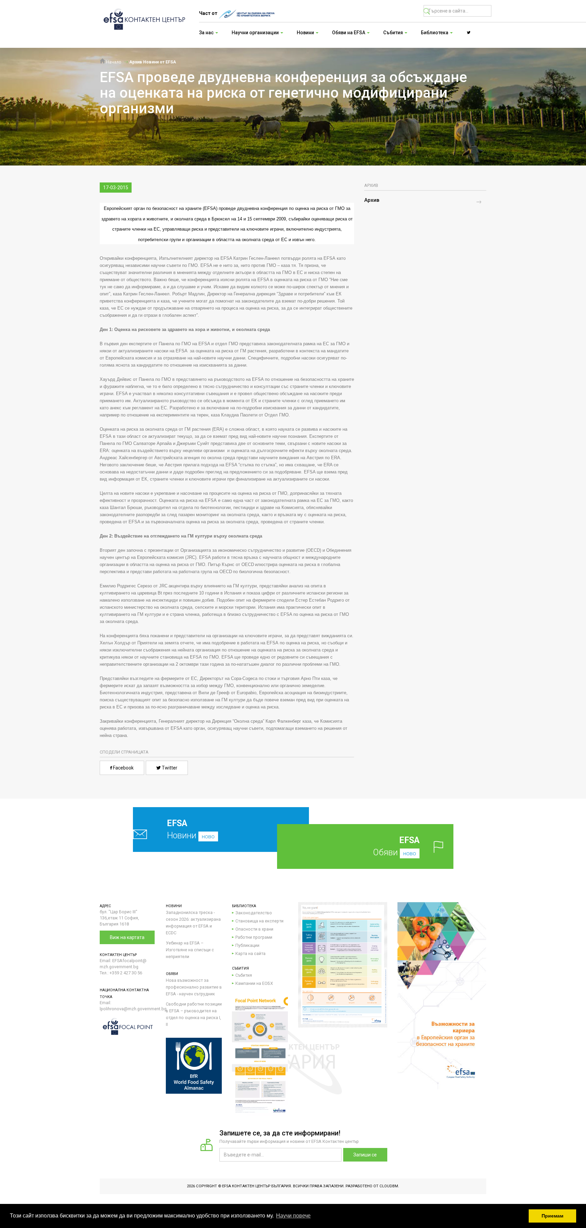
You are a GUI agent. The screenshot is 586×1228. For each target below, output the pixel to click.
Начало (113, 61)
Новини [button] (306, 32)
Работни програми (253, 937)
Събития (243, 975)
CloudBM (388, 1186)
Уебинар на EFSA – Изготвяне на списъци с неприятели (190, 949)
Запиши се (365, 1154)
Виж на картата (127, 937)
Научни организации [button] (256, 32)
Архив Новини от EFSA (152, 61)
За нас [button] (207, 32)
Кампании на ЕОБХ (254, 983)
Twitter (169, 768)
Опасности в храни (254, 929)
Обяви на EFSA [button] (349, 32)
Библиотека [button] (435, 32)
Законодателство (253, 912)
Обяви (396, 846)
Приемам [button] (552, 1216)
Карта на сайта (250, 953)
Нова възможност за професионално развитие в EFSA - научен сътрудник (194, 987)
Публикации (247, 945)
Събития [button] (393, 32)
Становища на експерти (259, 920)
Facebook (123, 768)
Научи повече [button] (293, 1216)
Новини (191, 829)
